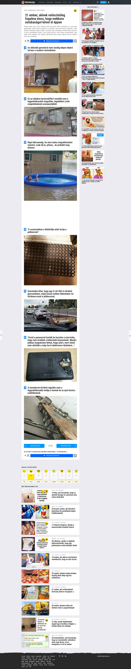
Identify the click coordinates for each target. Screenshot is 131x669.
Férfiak (23, 658)
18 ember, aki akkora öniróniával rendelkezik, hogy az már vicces (64, 558)
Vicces (65, 2)
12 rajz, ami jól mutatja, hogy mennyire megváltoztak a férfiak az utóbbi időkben (92, 181)
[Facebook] (59, 656)
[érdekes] (46, 507)
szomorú (54, 481)
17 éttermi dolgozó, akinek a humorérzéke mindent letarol (63, 526)
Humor (53, 635)
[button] (80, 2)
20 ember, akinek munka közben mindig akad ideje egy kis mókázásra (64, 575)
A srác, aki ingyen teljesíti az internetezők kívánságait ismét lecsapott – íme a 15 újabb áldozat (93, 78)
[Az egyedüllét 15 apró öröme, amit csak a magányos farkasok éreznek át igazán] (93, 122)
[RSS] (65, 656)
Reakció (40, 663)
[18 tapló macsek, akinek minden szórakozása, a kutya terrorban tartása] (93, 105)
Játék (30, 659)
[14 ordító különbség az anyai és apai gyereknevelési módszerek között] (93, 139)
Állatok (53, 490)
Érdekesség (49, 2)
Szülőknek (29, 665)
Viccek (45, 665)
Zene (30, 666)
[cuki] (43, 491)
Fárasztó (52, 656)
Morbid (37, 661)
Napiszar (48, 661)
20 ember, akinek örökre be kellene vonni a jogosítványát (63, 606)
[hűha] (46, 604)
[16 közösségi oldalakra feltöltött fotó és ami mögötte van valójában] (93, 33)
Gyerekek (44, 658)
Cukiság (33, 656)
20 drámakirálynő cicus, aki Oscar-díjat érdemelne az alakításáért (92, 163)
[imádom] (46, 491)
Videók (23, 666)
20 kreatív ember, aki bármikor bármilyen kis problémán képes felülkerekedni (64, 511)
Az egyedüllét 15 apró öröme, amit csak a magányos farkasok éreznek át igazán (93, 129)
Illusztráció (25, 659)
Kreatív (53, 506)
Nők (32, 663)
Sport (44, 663)
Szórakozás (76, 2)
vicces (31, 481)
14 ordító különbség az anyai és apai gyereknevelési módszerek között (92, 146)
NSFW (35, 663)
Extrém (44, 656)
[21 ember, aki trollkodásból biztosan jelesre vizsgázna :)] (35, 592)
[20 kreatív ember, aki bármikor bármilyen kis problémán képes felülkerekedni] (35, 512)
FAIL (52, 603)
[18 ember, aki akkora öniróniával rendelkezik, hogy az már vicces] (35, 560)
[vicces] (75, 10)
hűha (69, 481)
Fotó (33, 658)
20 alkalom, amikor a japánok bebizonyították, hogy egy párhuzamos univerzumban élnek (64, 543)
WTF (57, 603)
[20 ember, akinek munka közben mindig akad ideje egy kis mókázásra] (35, 576)
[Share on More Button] (75, 41)
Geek (37, 658)
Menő (26, 661)
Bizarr (28, 656)
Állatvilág (41, 2)
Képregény (58, 2)
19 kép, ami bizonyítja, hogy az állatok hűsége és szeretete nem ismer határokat (64, 495)
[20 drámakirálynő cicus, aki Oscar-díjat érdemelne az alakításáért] (93, 156)
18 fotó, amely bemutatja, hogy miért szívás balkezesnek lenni (92, 95)
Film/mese (28, 658)
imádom (62, 481)
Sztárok (23, 665)
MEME (23, 661)
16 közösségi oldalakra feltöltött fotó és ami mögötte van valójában (93, 41)
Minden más (32, 661)
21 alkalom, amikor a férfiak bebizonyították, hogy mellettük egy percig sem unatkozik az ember (91, 59)
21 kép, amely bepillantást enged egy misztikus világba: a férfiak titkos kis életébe (64, 624)
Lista (25, 10)
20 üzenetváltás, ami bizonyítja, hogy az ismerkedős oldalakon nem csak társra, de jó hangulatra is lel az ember (64, 641)
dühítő (76, 481)
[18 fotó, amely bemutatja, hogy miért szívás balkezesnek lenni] (93, 87)
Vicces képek (41, 10)
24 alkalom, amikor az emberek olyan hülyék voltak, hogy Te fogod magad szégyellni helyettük (92, 24)
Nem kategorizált (26, 663)
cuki (24, 481)
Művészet (43, 661)
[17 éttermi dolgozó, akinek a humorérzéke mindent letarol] (35, 528)
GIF (39, 658)
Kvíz (70, 2)
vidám (46, 481)
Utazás (41, 665)
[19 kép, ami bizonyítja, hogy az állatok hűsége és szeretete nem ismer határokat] (35, 496)
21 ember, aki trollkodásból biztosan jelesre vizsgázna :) (63, 590)
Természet (35, 665)
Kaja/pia (35, 659)
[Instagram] (62, 656)
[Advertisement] (50, 213)
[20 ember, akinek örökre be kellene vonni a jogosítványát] (35, 608)
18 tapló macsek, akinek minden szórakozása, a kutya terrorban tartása (92, 112)
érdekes (38, 481)
